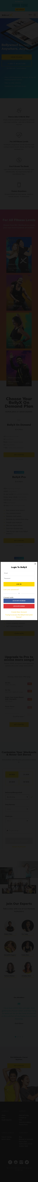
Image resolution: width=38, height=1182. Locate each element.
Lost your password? (11, 589)
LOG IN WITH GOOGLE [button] (19, 606)
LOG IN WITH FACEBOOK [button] (19, 600)
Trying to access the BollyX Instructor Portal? (19, 616)
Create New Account (19, 612)
